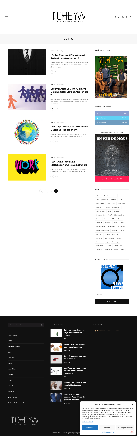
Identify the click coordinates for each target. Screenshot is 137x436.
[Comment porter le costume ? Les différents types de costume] (56, 397)
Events (10, 380)
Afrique (98, 196)
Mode (122, 223)
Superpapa (115, 242)
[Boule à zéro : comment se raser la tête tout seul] (56, 385)
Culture (10, 375)
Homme (98, 219)
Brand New (121, 203)
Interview (108, 223)
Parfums (99, 234)
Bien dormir (100, 203)
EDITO (53, 51)
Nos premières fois (102, 230)
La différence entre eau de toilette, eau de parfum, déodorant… (75, 370)
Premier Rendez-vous (112, 234)
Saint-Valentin (109, 238)
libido (115, 223)
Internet (99, 223)
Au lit (120, 200)
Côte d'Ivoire (100, 211)
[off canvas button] (6, 17)
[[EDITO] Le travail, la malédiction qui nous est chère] (27, 167)
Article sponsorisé (102, 200)
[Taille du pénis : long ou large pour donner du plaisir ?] (56, 333)
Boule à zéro (111, 203)
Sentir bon (99, 242)
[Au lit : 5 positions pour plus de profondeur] (56, 359)
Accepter (89, 428)
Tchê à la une (118, 246)
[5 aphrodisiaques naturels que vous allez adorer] (56, 347)
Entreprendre (100, 215)
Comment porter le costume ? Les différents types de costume (74, 397)
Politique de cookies (108, 432)
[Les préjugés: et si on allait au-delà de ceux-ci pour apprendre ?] (27, 97)
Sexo (9, 352)
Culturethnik (116, 207)
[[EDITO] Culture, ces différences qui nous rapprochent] (27, 132)
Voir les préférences (125, 428)
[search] (131, 17)
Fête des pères (119, 215)
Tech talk (99, 249)
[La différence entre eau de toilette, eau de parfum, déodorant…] (56, 371)
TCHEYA (108, 246)
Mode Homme (101, 226)
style (107, 242)
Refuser (107, 428)
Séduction (99, 246)
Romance (99, 238)
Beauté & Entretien (14, 346)
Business (11, 391)
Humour (106, 219)
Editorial (116, 211)
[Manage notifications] (132, 431)
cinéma (98, 207)
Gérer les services (87, 422)
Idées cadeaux (117, 219)
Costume (107, 207)
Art (115, 196)
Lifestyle (10, 386)
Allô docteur (108, 196)
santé (119, 238)
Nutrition (114, 230)
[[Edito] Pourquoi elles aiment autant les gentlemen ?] (27, 62)
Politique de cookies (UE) (16, 403)
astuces (113, 200)
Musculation (12, 369)
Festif (110, 215)
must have (121, 226)
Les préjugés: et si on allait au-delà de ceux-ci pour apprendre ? (69, 91)
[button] (133, 404)
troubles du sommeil (111, 249)
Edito (109, 211)
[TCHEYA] (24, 421)
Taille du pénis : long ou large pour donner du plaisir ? (73, 332)
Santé (10, 363)
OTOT (122, 230)
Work (122, 249)
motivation (111, 226)
